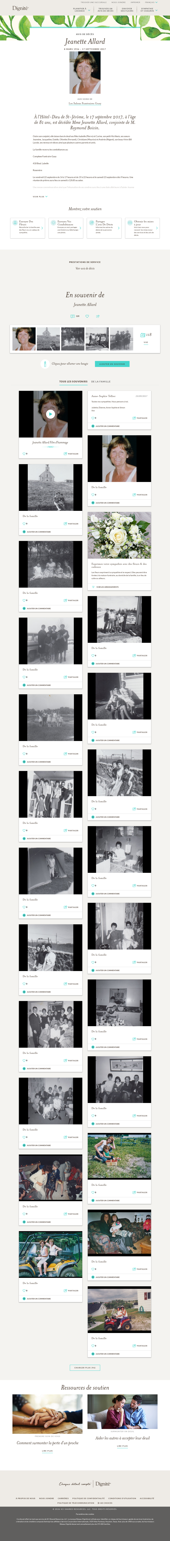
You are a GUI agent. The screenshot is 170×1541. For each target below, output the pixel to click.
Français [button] (149, 2)
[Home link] (20, 8)
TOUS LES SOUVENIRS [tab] (73, 381)
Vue (146, 342)
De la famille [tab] (101, 381)
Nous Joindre (119, 2)
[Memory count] (73, 316)
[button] (81, 9)
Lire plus (47, 1451)
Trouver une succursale (94, 2)
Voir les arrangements (107, 587)
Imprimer (135, 2)
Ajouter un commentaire (108, 426)
